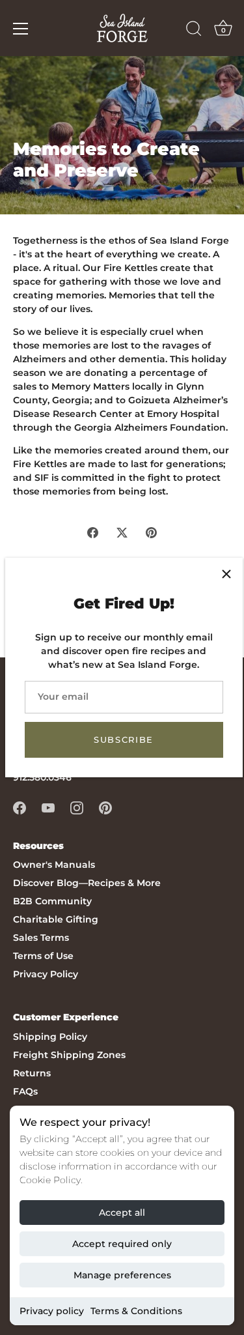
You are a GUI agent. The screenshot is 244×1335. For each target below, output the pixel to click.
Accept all (122, 1212)
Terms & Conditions (136, 1311)
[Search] (194, 30)
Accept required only (122, 1244)
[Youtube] (48, 806)
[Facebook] (19, 806)
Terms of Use (43, 956)
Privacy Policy (45, 974)
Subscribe (124, 739)
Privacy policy (52, 1311)
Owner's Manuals (54, 864)
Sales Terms (41, 937)
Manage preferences (122, 1275)
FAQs (25, 1091)
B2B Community (52, 901)
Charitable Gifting (55, 919)
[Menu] (21, 28)
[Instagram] (76, 806)
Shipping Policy (50, 1036)
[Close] (226, 574)
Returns (32, 1073)
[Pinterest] (105, 806)
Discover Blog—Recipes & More (87, 883)
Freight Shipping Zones (69, 1055)
